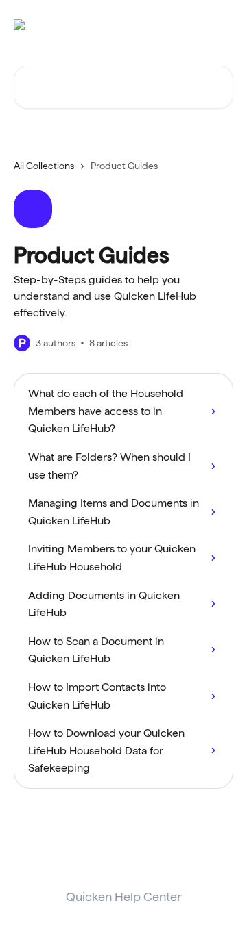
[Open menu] (221, 24)
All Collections (44, 165)
